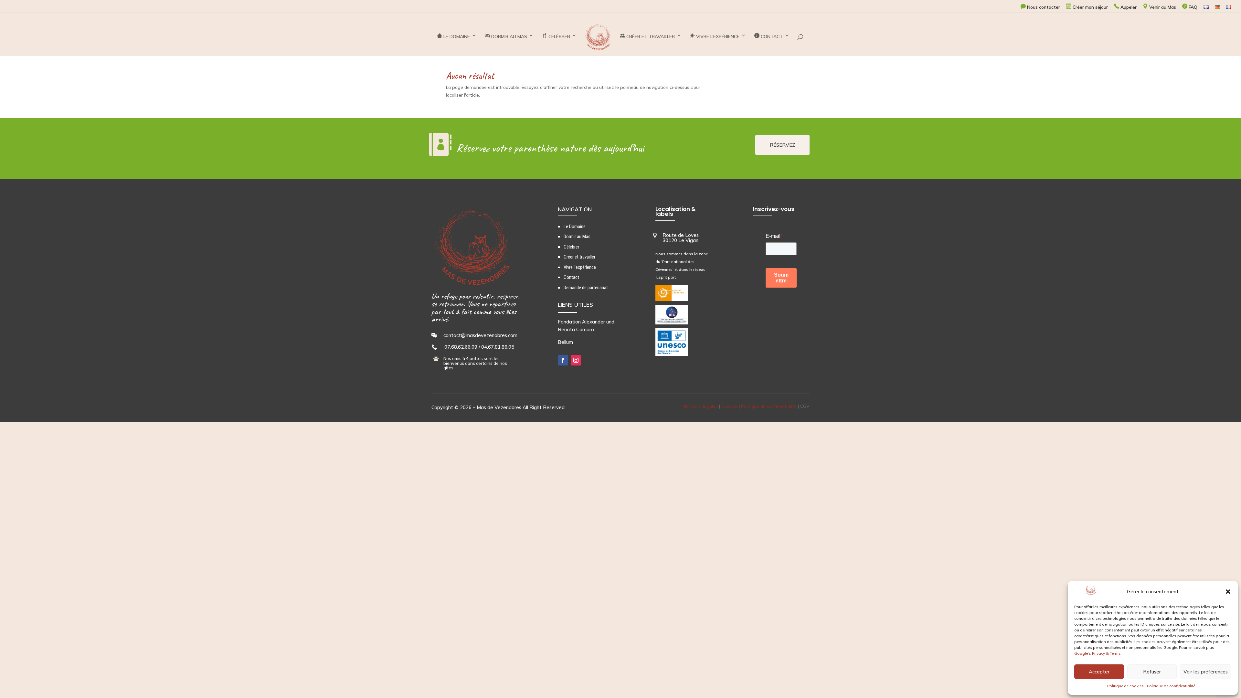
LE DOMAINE (456, 36)
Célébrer (571, 247)
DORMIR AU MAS (508, 36)
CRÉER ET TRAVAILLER (650, 36)
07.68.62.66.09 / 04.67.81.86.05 (479, 347)
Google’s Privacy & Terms (1097, 653)
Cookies (729, 406)
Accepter (1099, 672)
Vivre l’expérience (580, 267)
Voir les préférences (1205, 672)
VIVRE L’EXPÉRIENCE (717, 36)
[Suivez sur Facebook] (563, 360)
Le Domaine (575, 226)
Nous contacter (1043, 7)
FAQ (1192, 7)
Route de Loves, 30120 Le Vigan (681, 238)
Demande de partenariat (586, 288)
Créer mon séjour (1089, 7)
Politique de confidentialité (1171, 685)
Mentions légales (700, 406)
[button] (1228, 591)
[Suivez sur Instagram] (576, 360)
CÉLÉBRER (558, 36)
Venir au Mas (1162, 7)
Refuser (1152, 672)
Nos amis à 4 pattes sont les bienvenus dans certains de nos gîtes (475, 363)
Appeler (1128, 7)
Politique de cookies (1125, 685)
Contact (571, 277)
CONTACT (771, 36)
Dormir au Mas (577, 236)
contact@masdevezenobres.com (480, 335)
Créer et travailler (579, 257)
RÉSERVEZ (782, 145)
